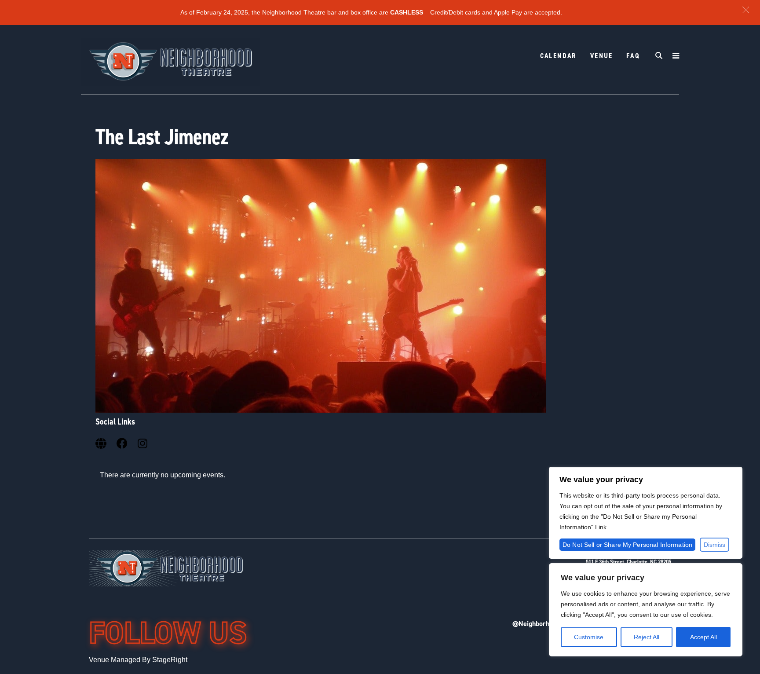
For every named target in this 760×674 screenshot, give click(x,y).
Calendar (558, 55)
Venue (601, 55)
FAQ (633, 55)
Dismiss (714, 544)
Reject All (646, 637)
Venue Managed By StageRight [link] (138, 659)
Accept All (703, 637)
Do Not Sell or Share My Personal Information (627, 544)
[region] (645, 609)
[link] (101, 442)
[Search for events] (659, 56)
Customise (588, 637)
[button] (745, 9)
